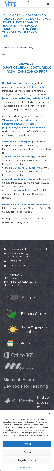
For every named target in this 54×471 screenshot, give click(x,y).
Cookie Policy (24, 467)
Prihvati (27, 444)
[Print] (5, 54)
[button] (49, 413)
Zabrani (27, 452)
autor (7, 47)
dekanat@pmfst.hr (16, 265)
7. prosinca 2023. (25, 47)
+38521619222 (14, 261)
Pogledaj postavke (27, 460)
